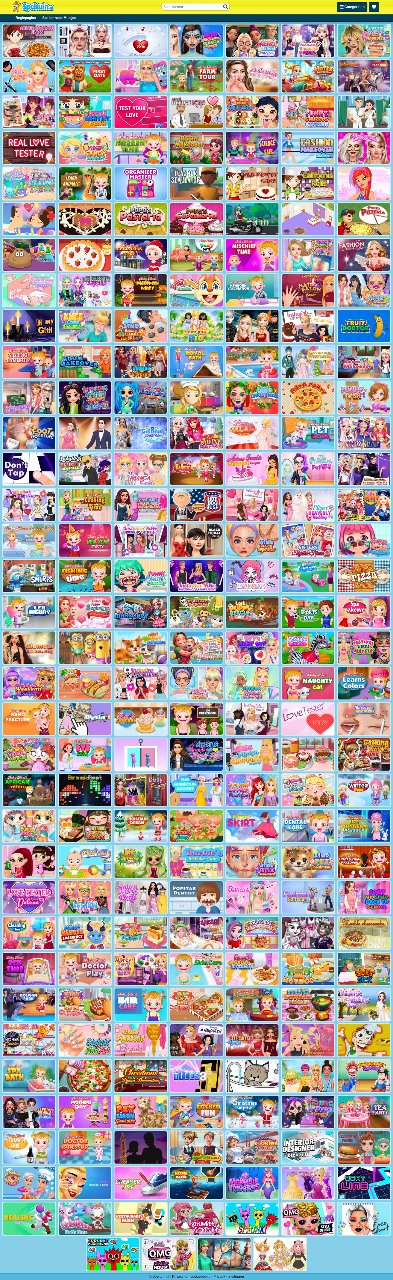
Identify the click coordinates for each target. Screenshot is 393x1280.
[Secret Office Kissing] (196, 112)
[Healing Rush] (29, 1219)
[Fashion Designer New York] (364, 184)
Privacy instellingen (228, 1277)
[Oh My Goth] (29, 326)
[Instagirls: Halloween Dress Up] (196, 1040)
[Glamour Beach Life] (29, 648)
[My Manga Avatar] (141, 469)
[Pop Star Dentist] (196, 897)
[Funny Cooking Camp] (196, 826)
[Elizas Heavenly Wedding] (308, 505)
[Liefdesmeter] (308, 719)
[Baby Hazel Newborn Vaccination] (252, 290)
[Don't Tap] (29, 469)
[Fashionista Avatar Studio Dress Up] (252, 576)
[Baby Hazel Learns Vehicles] (308, 576)
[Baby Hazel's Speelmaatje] (196, 255)
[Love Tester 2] (141, 41)
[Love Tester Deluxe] (29, 897)
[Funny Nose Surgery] (364, 540)
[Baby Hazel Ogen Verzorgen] (85, 755)
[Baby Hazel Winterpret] (364, 790)
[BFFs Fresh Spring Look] (141, 862)
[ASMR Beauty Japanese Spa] (141, 326)
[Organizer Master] (141, 184)
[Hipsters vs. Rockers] (141, 362)
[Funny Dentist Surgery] (141, 576)
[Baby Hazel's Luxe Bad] (196, 362)
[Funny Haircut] (364, 398)
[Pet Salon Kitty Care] (252, 1076)
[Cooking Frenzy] (196, 1147)
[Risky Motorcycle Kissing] (252, 219)
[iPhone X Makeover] (141, 76)
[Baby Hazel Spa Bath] (29, 1076)
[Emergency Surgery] (364, 1076)
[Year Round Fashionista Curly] (141, 505)
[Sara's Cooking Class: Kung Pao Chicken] (29, 41)
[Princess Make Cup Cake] (252, 933)
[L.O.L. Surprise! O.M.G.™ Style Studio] (308, 1219)
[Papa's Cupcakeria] (196, 219)
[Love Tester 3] (141, 112)
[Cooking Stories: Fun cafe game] (29, 1183)
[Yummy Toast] (141, 933)
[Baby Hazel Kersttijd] (141, 255)
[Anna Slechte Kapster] (29, 862)
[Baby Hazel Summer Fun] (252, 362)
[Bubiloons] (85, 1219)
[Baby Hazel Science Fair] (252, 148)
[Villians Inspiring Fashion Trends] (364, 469)
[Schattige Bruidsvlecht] (141, 1040)
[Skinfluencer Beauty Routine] (252, 76)
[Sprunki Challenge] (113, 1254)
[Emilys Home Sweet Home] (196, 648)
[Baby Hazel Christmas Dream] (141, 826)
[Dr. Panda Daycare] (196, 612)
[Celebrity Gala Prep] (252, 1040)
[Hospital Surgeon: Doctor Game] (224, 1254)
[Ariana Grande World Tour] (196, 755)
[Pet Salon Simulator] (141, 1112)
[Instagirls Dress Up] (252, 719)
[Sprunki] (252, 1219)
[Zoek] (225, 6)
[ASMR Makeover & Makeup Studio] (85, 41)
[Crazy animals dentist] (196, 290)
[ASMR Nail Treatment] (29, 112)
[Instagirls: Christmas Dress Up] (308, 326)
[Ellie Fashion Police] (364, 505)
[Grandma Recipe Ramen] (85, 826)
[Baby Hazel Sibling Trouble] (29, 362)
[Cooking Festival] (252, 1147)
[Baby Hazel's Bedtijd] (29, 969)
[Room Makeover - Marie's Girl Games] (85, 362)
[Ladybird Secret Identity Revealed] (85, 469)
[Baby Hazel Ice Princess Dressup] (364, 826)
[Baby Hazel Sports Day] (308, 612)
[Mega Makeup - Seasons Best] (196, 41)
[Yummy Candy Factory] (85, 148)
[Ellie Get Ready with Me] (29, 76)
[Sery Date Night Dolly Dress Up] (141, 790)
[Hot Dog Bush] (196, 505)
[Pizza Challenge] (364, 576)
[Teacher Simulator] (196, 184)
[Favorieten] (374, 7)
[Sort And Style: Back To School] (364, 897)
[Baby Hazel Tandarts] (308, 826)
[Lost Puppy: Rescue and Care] (252, 612)
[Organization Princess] (29, 290)
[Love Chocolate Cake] (85, 219)
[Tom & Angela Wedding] (308, 933)
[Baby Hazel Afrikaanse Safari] (29, 790)
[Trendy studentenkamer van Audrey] (141, 969)
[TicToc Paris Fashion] (85, 398)
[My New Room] (308, 219)
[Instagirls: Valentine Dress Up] (252, 505)
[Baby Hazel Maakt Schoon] (29, 933)
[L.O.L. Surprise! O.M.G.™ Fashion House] (169, 1254)
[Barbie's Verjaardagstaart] (196, 862)
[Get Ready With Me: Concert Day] (141, 433)
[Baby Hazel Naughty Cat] (308, 683)
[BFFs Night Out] (252, 648)
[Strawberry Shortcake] (196, 1219)
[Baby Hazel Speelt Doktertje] (85, 969)
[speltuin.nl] (33, 7)
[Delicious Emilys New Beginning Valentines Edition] (85, 612)
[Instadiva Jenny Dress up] (29, 505)
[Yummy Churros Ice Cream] (308, 112)
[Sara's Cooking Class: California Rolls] (308, 184)
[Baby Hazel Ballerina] (196, 469)
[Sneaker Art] (141, 1183)
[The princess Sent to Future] (308, 469)
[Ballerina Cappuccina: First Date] (85, 76)
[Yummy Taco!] (85, 683)
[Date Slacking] (29, 219)
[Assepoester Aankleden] (308, 1183)
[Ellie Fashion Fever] (85, 897)
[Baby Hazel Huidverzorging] (196, 969)
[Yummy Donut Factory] (308, 755)
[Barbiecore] (252, 897)
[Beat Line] (364, 1183)
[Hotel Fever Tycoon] (308, 76)
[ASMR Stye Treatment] (364, 290)
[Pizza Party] (308, 398)
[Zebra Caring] (308, 648)
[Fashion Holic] (364, 255)
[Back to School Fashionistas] (29, 398)
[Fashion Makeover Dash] (308, 148)
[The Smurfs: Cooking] (29, 576)
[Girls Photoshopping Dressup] (252, 755)
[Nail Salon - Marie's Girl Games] (308, 290)
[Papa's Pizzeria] (364, 219)
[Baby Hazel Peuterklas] (196, 719)
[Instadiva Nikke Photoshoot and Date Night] (196, 576)
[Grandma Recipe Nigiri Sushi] (252, 112)
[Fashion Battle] (308, 897)
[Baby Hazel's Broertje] (29, 540)
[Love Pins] (141, 755)
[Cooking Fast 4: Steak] (364, 755)
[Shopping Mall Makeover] (141, 612)
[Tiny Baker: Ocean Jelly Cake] (29, 184)
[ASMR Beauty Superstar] (252, 540)
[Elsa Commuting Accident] (196, 790)
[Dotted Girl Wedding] (308, 362)
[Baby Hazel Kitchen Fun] (196, 1112)
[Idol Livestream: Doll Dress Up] (280, 1254)
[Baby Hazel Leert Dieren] (85, 184)
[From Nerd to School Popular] (252, 41)
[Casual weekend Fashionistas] (196, 433)
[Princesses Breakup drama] (308, 41)
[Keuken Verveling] (196, 398)
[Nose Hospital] (364, 719)
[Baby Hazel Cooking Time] (85, 505)
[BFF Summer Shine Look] (308, 1076)
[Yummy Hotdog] (308, 969)
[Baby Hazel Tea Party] (364, 1112)
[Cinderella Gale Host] (252, 433)
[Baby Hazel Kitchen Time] (141, 148)
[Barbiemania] (364, 148)
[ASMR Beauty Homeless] (364, 41)
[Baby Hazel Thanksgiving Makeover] (364, 862)
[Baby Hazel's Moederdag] (85, 1112)
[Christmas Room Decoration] (141, 1076)
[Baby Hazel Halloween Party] (141, 290)
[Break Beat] (85, 790)
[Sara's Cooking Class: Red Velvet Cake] (252, 184)
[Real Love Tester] (29, 148)
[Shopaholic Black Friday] (196, 540)
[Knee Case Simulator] (85, 326)
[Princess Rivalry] (364, 433)
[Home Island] (196, 1183)
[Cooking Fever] (364, 1147)
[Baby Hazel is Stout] (252, 255)
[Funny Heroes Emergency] (85, 933)
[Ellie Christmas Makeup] (252, 398)
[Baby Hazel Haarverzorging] (141, 1005)
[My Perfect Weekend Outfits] (29, 683)
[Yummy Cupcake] (141, 719)
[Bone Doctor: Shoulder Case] (308, 255)
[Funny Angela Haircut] (29, 755)
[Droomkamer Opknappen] (364, 362)
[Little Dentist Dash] (85, 112)
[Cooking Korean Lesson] (308, 1005)
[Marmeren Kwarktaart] (364, 933)
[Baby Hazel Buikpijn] (29, 1147)
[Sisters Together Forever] (308, 540)
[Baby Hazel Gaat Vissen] (85, 576)
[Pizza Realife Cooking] (85, 1076)
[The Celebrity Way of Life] (85, 290)
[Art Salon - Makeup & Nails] (85, 1183)
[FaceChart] (364, 1219)
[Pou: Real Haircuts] (29, 255)
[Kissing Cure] (364, 112)
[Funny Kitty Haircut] (29, 826)
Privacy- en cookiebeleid (191, 1277)
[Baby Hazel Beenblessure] (29, 612)
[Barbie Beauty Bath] (196, 933)
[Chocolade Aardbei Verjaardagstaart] (85, 255)
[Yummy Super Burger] (85, 1005)
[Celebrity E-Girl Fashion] (29, 1112)
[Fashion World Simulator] (252, 683)
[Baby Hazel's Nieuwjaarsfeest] (85, 540)
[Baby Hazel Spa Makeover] (364, 612)
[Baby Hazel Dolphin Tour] (29, 1005)
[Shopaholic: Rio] (196, 326)
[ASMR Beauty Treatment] (196, 683)
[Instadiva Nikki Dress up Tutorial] (141, 540)
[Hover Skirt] (252, 826)
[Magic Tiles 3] (196, 1076)
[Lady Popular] (364, 76)
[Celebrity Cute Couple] (85, 433)
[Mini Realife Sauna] (85, 648)
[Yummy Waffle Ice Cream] (252, 969)
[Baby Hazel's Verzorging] (252, 1005)
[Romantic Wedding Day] (364, 1005)
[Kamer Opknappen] (196, 148)
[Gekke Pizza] (364, 1040)
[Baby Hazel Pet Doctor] (308, 433)
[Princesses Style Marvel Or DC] (252, 326)
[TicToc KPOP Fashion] (308, 1112)
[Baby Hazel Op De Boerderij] (196, 76)
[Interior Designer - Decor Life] (308, 1147)
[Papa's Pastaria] (141, 219)
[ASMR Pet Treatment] (308, 862)
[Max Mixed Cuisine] (29, 1040)
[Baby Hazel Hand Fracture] (29, 719)
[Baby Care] (85, 862)
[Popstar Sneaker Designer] (252, 469)
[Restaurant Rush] (141, 1219)
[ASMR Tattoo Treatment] (252, 862)
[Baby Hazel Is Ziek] (364, 969)
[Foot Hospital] (29, 433)
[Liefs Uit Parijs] (141, 1147)
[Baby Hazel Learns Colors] (364, 683)
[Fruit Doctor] (364, 326)
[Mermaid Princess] (252, 1183)
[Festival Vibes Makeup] (364, 648)
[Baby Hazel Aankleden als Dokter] (85, 1147)
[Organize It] (85, 719)
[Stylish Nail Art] (85, 1040)
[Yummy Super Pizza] (196, 1005)
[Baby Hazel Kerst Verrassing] (252, 1112)
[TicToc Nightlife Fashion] (141, 398)
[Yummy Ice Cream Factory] (308, 790)
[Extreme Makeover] (308, 1040)
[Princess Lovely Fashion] (252, 790)
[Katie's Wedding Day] (141, 897)
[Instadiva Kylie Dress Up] (141, 683)
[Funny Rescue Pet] (141, 648)
